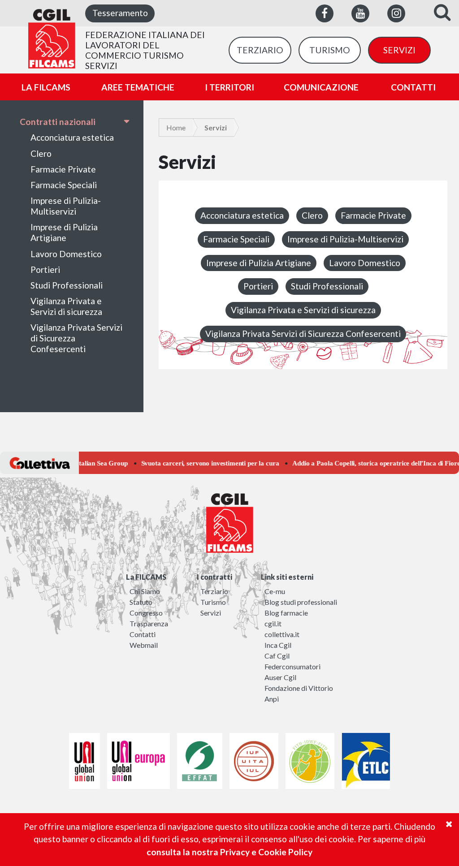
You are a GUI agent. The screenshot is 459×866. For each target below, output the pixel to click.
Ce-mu (274, 591)
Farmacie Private (63, 169)
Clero (41, 153)
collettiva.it (281, 634)
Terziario (214, 591)
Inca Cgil (277, 645)
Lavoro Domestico (66, 254)
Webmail (144, 645)
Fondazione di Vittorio (298, 688)
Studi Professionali (66, 285)
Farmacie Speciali (63, 185)
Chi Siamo (145, 591)
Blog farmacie (286, 612)
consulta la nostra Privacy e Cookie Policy (229, 852)
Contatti (143, 634)
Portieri (45, 269)
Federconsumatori (292, 666)
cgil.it (272, 623)
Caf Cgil (277, 655)
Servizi (210, 612)
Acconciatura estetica (72, 137)
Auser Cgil (280, 677)
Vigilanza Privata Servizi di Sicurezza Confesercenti (76, 338)
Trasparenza (149, 623)
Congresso (146, 612)
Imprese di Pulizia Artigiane (64, 232)
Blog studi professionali (300, 602)
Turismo (213, 602)
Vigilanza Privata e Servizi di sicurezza (66, 306)
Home (176, 127)
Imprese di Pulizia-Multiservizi (65, 205)
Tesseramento (120, 13)
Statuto (141, 602)
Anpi (271, 698)
